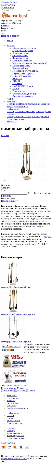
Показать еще (18, 91)
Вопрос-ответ (28, 111)
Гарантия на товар (15, 119)
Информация (13, 109)
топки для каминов (21, 76)
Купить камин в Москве (12, 388)
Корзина (5, 25)
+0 (2, 33)
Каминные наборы (21, 66)
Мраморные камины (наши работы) (29, 63)
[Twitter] (6, 350)
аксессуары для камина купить (16, 341)
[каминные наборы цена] (26, 180)
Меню (10, 40)
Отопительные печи (22, 60)
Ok (3, 461)
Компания (12, 101)
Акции (10, 99)
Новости (23, 104)
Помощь (11, 114)
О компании (13, 104)
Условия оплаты (23, 116)
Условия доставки (40, 116)
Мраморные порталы (22, 50)
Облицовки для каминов (24, 48)
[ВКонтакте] (3, 350)
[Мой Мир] (12, 350)
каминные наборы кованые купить (18, 314)
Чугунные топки (20, 58)
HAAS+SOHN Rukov (22, 86)
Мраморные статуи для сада (25, 71)
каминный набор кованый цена (16, 287)
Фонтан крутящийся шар (24, 93)
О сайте (10, 111)
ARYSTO (17, 78)
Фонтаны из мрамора (22, 96)
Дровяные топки (20, 53)
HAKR (15, 88)
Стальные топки (20, 55)
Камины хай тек (20, 68)
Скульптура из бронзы (23, 73)
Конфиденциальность (17, 106)
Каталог (11, 45)
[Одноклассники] (9, 350)
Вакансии (45, 104)
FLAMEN (17, 83)
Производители (43, 111)
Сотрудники (34, 104)
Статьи (18, 111)
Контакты (11, 121)
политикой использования (14, 458)
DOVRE (16, 81)
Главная (5, 135)
